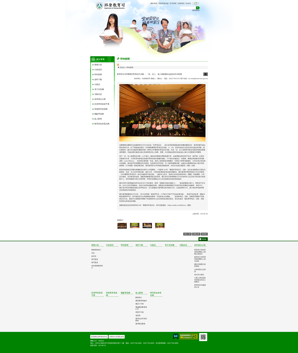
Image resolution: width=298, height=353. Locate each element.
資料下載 (139, 245)
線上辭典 (139, 293)
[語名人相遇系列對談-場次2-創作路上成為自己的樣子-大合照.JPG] (122, 225)
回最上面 (196, 234)
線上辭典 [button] (98, 119)
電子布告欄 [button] (99, 89)
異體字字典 (139, 312)
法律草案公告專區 (200, 270)
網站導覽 (153, 3)
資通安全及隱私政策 (116, 337)
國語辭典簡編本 (141, 301)
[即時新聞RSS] (118, 65)
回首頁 (188, 3)
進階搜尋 (196, 10)
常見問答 (173, 3)
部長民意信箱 (163, 3)
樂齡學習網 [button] (99, 114)
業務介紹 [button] (98, 65)
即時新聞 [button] (98, 74)
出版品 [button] (97, 84)
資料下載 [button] (98, 79)
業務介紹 (95, 245)
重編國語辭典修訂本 (141, 308)
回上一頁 (187, 234)
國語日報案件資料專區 (200, 265)
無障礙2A (188, 336)
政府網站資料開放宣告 (99, 337)
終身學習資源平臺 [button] (101, 104)
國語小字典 (139, 304)
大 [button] (198, 3)
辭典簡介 (138, 297)
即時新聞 (130, 67)
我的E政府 (175, 336)
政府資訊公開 (199, 245)
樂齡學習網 (125, 293)
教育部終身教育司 (110, 6)
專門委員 (94, 259)
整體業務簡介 (96, 250)
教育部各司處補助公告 (200, 286)
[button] (198, 7)
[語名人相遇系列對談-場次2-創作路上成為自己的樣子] (135, 225)
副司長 (93, 256)
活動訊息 (183, 245)
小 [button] (193, 3)
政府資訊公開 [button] (100, 99)
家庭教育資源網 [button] (100, 109)
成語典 (137, 315)
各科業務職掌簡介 (97, 267)
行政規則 (109, 245)
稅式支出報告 (199, 275)
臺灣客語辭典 (140, 324)
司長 (93, 253)
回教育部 (181, 3)
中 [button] (196, 3)
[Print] (205, 74)
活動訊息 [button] (98, 94)
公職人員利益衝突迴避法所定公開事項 (200, 280)
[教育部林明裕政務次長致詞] (160, 225)
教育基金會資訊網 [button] (101, 124)
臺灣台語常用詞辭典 (141, 320)
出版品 (153, 245)
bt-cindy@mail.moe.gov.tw (198, 78)
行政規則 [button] (98, 70)
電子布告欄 (169, 245)
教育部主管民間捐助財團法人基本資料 (200, 259)
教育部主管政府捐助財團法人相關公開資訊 (200, 252)
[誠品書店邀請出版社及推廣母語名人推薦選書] (147, 225)
